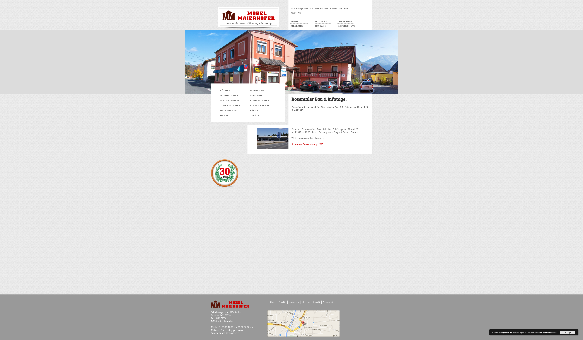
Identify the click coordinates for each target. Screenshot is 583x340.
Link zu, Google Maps (303, 323)
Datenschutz (346, 25)
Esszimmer (257, 90)
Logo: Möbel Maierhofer (248, 18)
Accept (568, 332)
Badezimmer (228, 110)
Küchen (225, 90)
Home (294, 21)
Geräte (254, 115)
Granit (225, 115)
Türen (254, 110)
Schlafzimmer (230, 100)
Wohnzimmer (229, 95)
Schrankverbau (260, 105)
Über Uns (297, 25)
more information (550, 332)
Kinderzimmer (259, 100)
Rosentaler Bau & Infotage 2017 (307, 144)
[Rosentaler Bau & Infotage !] (272, 147)
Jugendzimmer (230, 105)
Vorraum (256, 95)
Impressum (345, 21)
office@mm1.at (225, 321)
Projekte (320, 21)
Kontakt (320, 25)
